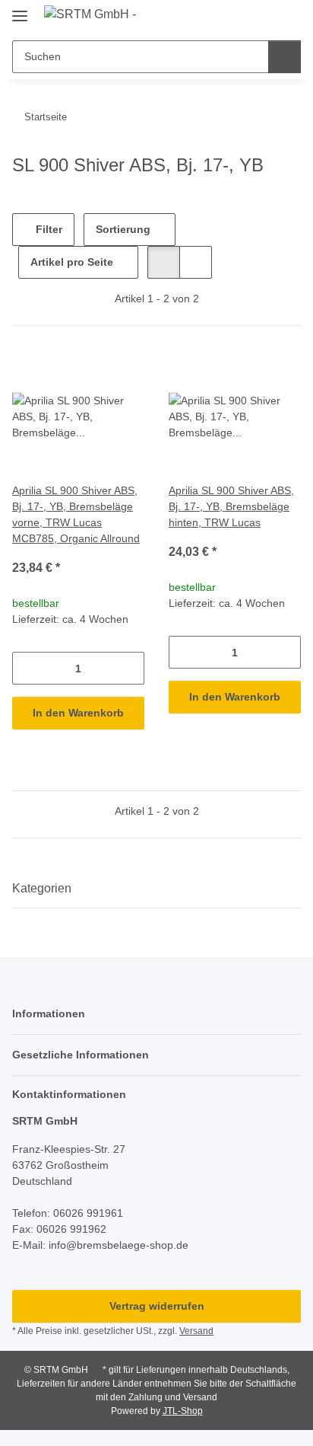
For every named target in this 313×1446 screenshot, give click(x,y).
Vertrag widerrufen (156, 1306)
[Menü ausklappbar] (19, 9)
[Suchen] (284, 56)
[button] (241, 17)
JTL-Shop (183, 1411)
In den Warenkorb (78, 713)
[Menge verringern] (24, 668)
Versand (196, 1331)
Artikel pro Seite (71, 262)
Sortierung (123, 229)
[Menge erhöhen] (133, 668)
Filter (47, 229)
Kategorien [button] (41, 888)
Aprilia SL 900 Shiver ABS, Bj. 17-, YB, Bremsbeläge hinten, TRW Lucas (231, 506)
